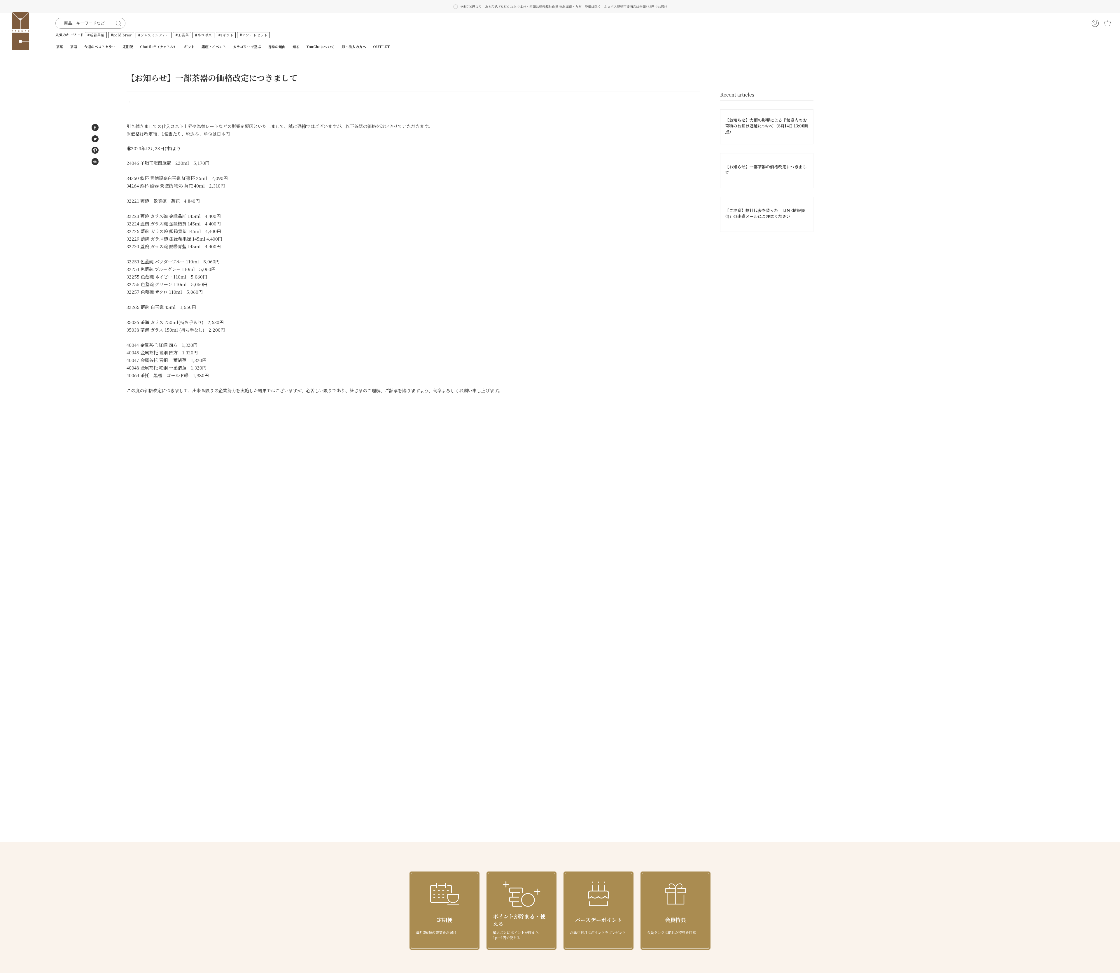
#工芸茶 (182, 34)
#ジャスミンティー (153, 34)
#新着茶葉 (96, 34)
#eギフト (226, 34)
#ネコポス (203, 34)
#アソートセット (253, 34)
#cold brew (121, 34)
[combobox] (86, 23)
